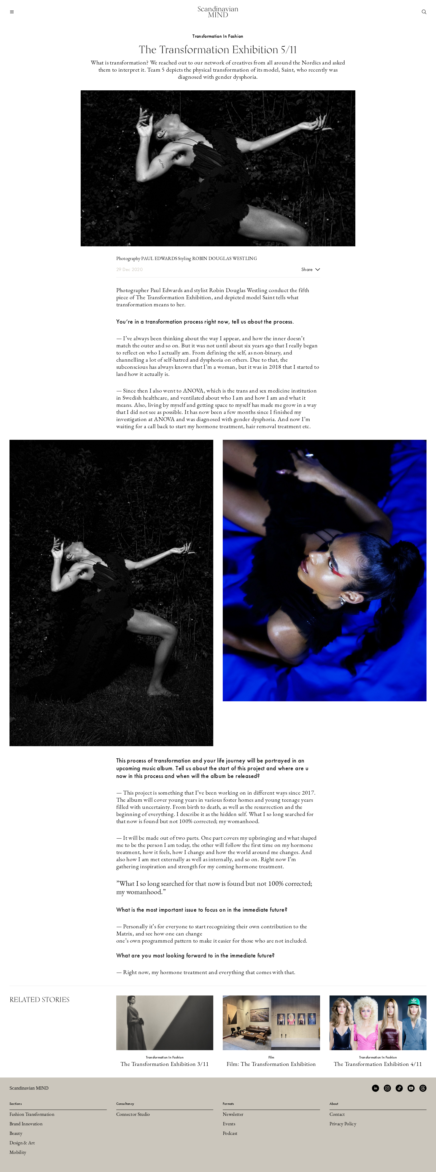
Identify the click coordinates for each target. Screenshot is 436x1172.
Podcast (230, 1133)
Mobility (17, 1152)
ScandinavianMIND (218, 11)
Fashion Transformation (31, 1114)
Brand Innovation (25, 1124)
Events (229, 1124)
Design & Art (22, 1143)
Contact (337, 1114)
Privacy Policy (343, 1124)
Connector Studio (133, 1114)
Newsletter (233, 1114)
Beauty (15, 1133)
